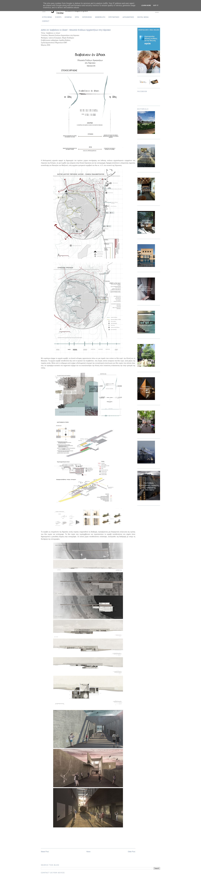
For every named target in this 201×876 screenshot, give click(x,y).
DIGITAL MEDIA (143, 17)
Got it (155, 5)
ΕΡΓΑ (77, 17)
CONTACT (45, 21)
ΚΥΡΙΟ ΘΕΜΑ (47, 17)
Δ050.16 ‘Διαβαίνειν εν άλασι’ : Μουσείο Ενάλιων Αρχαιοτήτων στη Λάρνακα (76, 30)
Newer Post (45, 851)
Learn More (146, 5)
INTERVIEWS (87, 17)
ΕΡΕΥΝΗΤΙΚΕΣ (114, 17)
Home (88, 851)
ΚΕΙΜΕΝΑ (68, 17)
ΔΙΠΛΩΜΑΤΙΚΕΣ (128, 17)
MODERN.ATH (100, 17)
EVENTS (58, 17)
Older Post (131, 851)
